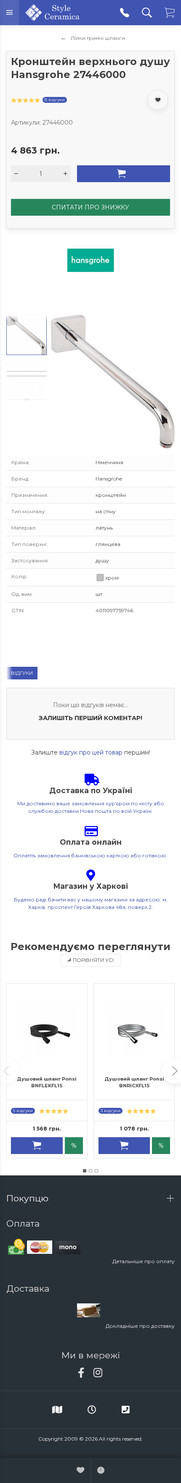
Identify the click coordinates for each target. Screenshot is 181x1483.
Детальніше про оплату (143, 1261)
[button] (84, 1170)
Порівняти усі (93, 960)
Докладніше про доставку (140, 1326)
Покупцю (28, 1198)
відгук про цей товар (90, 752)
